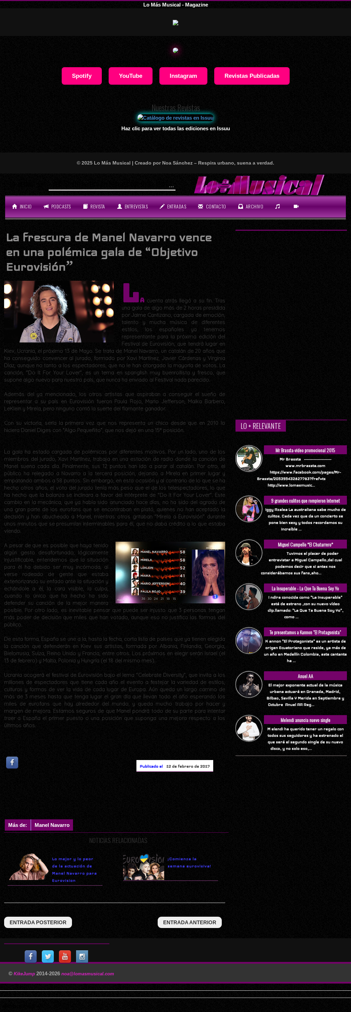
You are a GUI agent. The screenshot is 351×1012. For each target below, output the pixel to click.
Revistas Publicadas (252, 76)
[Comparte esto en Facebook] (12, 762)
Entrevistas (135, 206)
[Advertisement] (129, 797)
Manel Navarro (52, 825)
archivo (253, 206)
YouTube (130, 76)
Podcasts (60, 206)
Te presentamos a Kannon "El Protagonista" (305, 632)
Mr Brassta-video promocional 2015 (305, 450)
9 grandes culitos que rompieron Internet (305, 500)
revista (97, 206)
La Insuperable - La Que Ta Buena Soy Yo (305, 588)
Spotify (82, 76)
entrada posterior (38, 922)
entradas (176, 206)
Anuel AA (305, 675)
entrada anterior (189, 922)
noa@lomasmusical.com (87, 973)
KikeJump (25, 973)
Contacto (215, 206)
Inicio (25, 206)
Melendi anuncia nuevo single (305, 719)
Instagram (183, 76)
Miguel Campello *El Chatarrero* (305, 544)
